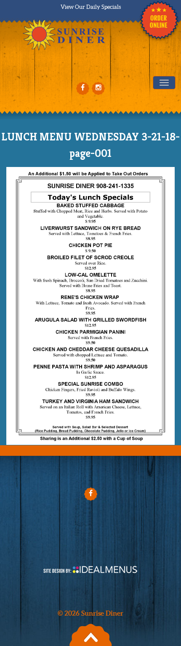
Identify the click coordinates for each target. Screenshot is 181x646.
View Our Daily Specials (91, 7)
